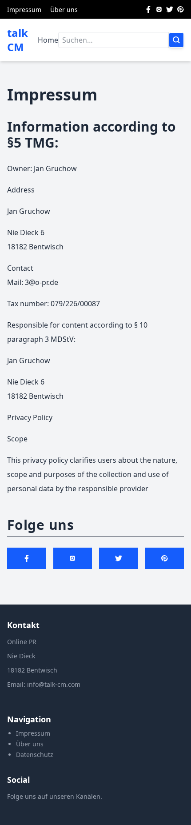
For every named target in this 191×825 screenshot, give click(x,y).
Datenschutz (34, 754)
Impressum (24, 9)
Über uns (64, 9)
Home (48, 40)
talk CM (17, 40)
